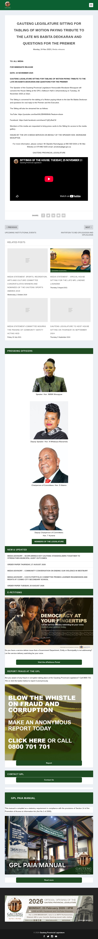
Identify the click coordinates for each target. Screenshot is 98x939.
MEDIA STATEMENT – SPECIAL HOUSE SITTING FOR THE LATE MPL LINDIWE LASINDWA (67, 280)
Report (49, 763)
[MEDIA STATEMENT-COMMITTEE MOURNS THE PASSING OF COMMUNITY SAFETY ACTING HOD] (27, 310)
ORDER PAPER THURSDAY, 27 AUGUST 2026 (26, 564)
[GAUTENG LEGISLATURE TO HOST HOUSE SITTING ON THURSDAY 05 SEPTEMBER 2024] (70, 310)
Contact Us (49, 780)
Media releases (58, 49)
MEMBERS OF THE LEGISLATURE (49, 542)
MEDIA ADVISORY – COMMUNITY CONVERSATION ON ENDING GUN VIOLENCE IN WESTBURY (47, 571)
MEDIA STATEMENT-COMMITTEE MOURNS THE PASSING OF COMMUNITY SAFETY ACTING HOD (26, 329)
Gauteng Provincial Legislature (52, 933)
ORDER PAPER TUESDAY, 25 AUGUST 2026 (25, 586)
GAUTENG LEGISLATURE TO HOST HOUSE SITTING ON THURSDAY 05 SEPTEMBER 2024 (69, 329)
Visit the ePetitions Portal (49, 662)
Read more (49, 880)
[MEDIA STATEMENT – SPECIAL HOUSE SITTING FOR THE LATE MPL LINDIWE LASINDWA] (70, 260)
